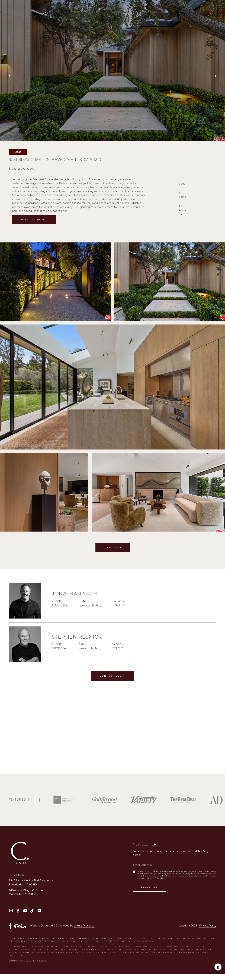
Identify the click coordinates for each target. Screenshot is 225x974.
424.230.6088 (60, 605)
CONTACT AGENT (112, 676)
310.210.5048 (60, 648)
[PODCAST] (39, 911)
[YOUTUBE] (25, 911)
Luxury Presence (84, 925)
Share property (34, 219)
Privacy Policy (160, 878)
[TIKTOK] (32, 911)
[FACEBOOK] (18, 911)
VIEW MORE (112, 547)
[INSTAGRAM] (11, 911)
